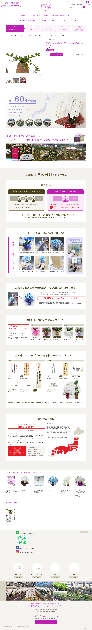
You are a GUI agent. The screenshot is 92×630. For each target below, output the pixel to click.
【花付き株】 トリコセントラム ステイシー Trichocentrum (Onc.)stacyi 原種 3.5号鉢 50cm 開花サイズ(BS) (39, 489)
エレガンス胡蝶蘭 (42, 21)
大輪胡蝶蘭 (22, 21)
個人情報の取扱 (24, 627)
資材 (69, 15)
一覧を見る (84, 531)
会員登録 (73, 4)
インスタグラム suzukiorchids (26, 552)
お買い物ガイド (80, 4)
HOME (7, 35)
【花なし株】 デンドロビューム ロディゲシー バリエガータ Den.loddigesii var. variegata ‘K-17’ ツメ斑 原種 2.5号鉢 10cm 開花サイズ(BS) (10, 518)
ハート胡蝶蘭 (31, 21)
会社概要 (6, 627)
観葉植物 (45, 15)
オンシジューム (54, 21)
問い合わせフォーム (46, 622)
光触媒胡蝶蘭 (54, 15)
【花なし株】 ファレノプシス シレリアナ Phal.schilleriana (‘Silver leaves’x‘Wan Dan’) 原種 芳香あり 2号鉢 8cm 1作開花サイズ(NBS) (11, 490)
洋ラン (39, 15)
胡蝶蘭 (33, 15)
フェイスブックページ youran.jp (26, 548)
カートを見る (88, 4)
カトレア (73, 21)
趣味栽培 (62, 15)
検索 (84, 7)
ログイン (67, 4)
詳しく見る (18, 577)
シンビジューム (64, 21)
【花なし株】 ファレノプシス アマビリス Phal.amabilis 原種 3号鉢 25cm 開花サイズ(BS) (66, 489)
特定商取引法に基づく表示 (14, 627)
